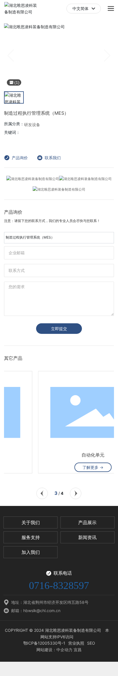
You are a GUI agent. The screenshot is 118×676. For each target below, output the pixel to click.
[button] (42, 493)
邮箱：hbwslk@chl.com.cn (35, 610)
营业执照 (76, 643)
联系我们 (53, 158)
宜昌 (78, 649)
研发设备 (32, 124)
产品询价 (20, 158)
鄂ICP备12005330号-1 (44, 643)
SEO (91, 643)
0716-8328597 (59, 585)
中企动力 (64, 649)
